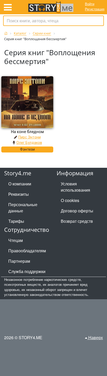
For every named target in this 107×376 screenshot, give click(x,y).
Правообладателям (27, 251)
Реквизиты (18, 194)
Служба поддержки (26, 271)
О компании (19, 184)
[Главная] (6, 33)
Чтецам (15, 240)
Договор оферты (77, 211)
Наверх (95, 337)
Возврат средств (77, 221)
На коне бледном (27, 131)
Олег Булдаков (29, 143)
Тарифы (16, 221)
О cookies (70, 200)
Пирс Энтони (29, 137)
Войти (89, 3)
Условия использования (75, 187)
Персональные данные (22, 207)
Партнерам (19, 261)
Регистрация (94, 8)
